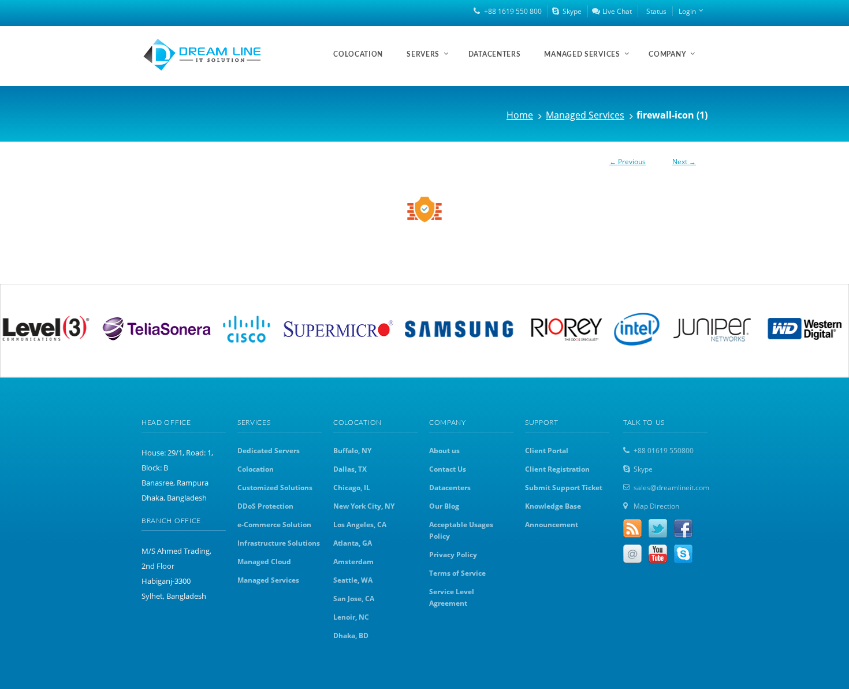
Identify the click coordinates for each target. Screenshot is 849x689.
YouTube (658, 553)
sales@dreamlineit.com (671, 487)
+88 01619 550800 (664, 450)
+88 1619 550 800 (513, 11)
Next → (684, 161)
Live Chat (617, 11)
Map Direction (656, 506)
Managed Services (585, 115)
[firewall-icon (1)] (424, 208)
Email (632, 553)
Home (520, 115)
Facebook (683, 528)
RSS (632, 528)
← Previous (627, 161)
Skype (572, 11)
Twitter (658, 528)
